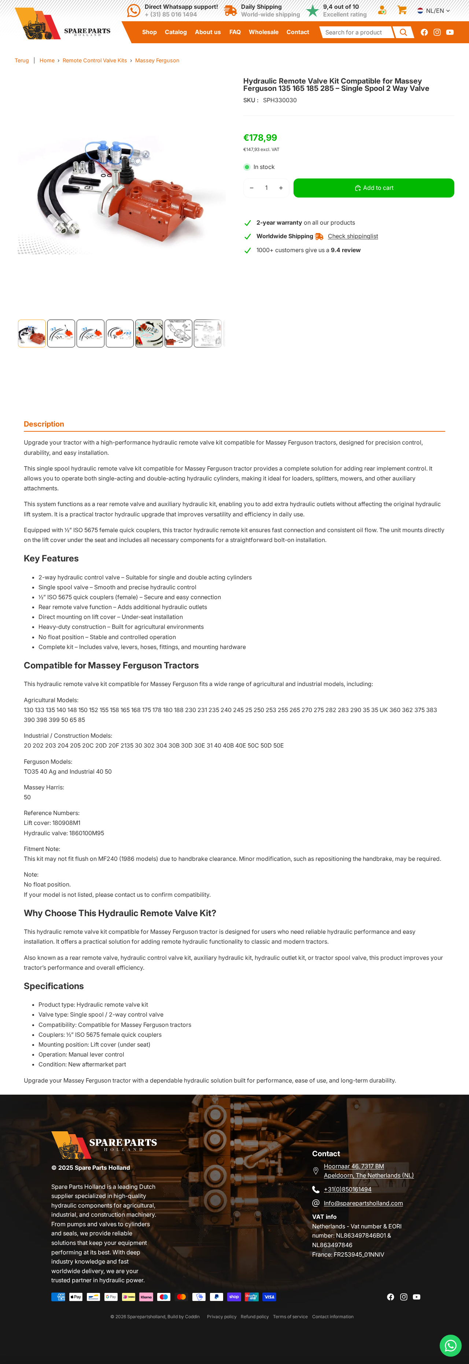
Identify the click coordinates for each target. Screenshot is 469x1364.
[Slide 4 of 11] (120, 333)
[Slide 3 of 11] (90, 333)
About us (208, 32)
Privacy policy (222, 1316)
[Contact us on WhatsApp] (451, 1346)
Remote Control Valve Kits (95, 60)
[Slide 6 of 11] (178, 333)
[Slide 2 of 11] (61, 333)
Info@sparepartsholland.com (363, 1203)
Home (47, 60)
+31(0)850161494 (348, 1189)
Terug (22, 60)
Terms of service (290, 1316)
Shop (149, 32)
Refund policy (255, 1316)
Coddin (192, 1316)
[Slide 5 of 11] (149, 333)
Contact (298, 32)
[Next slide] (209, 197)
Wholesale (263, 32)
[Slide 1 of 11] (32, 333)
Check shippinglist (353, 236)
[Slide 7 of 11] (208, 333)
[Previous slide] (31, 197)
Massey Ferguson (157, 60)
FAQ (235, 32)
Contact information (333, 1316)
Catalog (176, 32)
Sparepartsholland (146, 1316)
